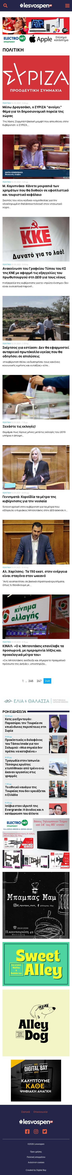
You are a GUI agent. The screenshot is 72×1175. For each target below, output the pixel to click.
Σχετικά (25, 1111)
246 (30, 681)
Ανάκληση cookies (36, 1162)
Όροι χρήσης (36, 1152)
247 (39, 681)
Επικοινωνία (40, 1111)
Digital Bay (41, 1170)
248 (47, 681)
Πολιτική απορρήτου (36, 1157)
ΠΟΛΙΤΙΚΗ (7, 103)
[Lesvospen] (36, 7)
